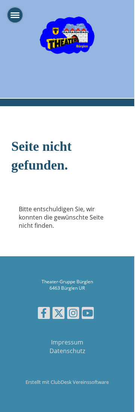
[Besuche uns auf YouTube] (88, 314)
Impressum (67, 342)
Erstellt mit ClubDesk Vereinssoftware (67, 382)
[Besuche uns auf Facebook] (44, 314)
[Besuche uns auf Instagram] (73, 314)
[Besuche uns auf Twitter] (58, 314)
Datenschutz (67, 351)
